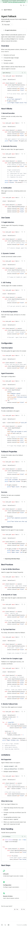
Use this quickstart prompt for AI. (16, 2)
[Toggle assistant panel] (23, 5)
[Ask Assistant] (25, 73)
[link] (14, 873)
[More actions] (26, 5)
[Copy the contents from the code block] (22, 73)
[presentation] (14, 89)
